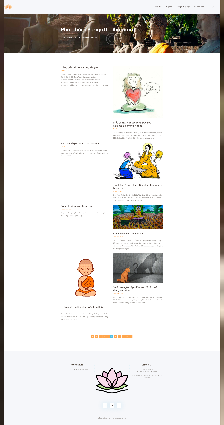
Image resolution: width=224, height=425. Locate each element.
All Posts (70, 37)
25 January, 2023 (66, 310)
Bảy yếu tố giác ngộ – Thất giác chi (80, 144)
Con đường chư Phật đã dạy (128, 234)
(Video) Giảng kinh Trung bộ (76, 206)
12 (127, 336)
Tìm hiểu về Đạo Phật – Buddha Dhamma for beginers (138, 186)
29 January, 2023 (118, 236)
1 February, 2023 (66, 209)
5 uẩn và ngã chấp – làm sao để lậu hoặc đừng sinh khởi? (135, 289)
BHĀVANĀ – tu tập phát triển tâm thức (82, 307)
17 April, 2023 (65, 70)
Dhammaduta (102, 418)
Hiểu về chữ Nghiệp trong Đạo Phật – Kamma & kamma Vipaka (133, 124)
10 (119, 336)
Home (63, 37)
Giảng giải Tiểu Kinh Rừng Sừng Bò (80, 67)
